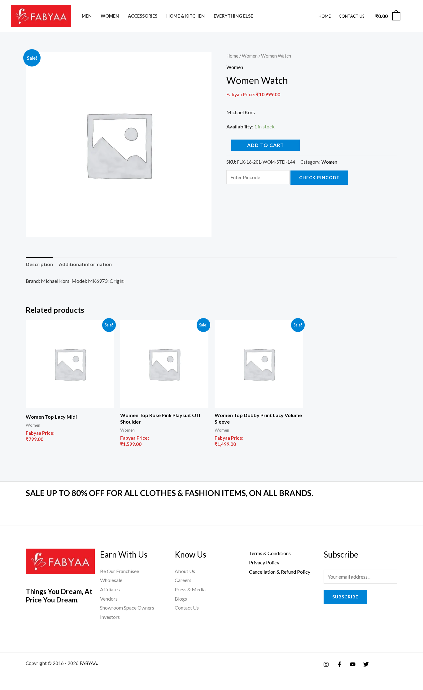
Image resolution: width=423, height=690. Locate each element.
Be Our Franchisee (119, 571)
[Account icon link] (409, 16)
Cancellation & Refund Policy (279, 572)
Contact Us (351, 16)
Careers (183, 580)
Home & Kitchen (185, 16)
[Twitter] (366, 664)
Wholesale (111, 580)
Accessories (142, 16)
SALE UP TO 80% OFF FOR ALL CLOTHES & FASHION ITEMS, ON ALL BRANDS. (169, 493)
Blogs (181, 599)
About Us (185, 571)
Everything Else (233, 16)
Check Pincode (319, 177)
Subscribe (345, 596)
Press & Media (190, 589)
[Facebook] (339, 664)
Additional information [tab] (85, 264)
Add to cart (265, 145)
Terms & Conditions (270, 553)
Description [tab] (39, 264)
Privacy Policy (264, 562)
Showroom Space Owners (127, 607)
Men (87, 16)
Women (110, 16)
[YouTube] (352, 664)
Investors (110, 617)
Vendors (109, 599)
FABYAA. (89, 663)
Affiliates (110, 589)
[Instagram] (326, 664)
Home (325, 16)
